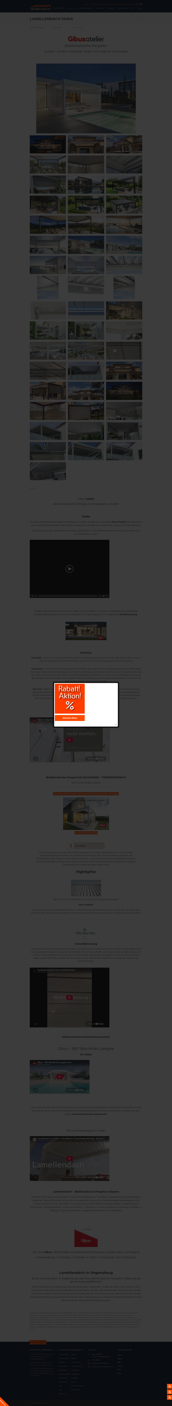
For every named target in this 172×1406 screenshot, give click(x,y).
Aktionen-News (70, 718)
